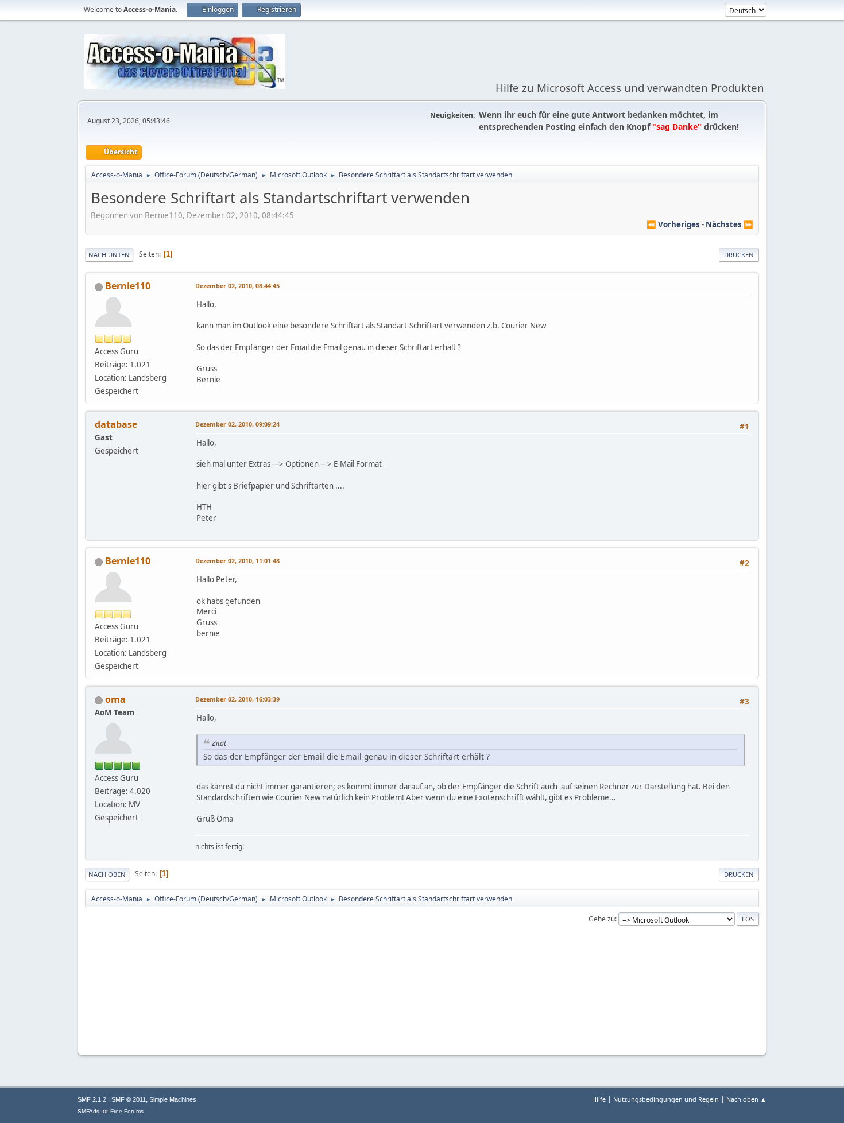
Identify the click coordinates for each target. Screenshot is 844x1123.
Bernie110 (127, 286)
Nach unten (109, 254)
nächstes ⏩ (729, 224)
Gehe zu (602, 919)
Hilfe (599, 1099)
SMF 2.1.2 (92, 1099)
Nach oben (107, 874)
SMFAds (88, 1111)
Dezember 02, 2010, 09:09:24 (237, 424)
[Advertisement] (422, 1011)
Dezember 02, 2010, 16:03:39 (237, 699)
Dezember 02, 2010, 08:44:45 (237, 285)
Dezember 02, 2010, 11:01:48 (237, 560)
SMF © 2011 (128, 1099)
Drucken (739, 254)
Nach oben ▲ (746, 1099)
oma (115, 699)
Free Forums (127, 1111)
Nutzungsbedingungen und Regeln (666, 1099)
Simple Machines (172, 1099)
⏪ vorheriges (673, 224)
